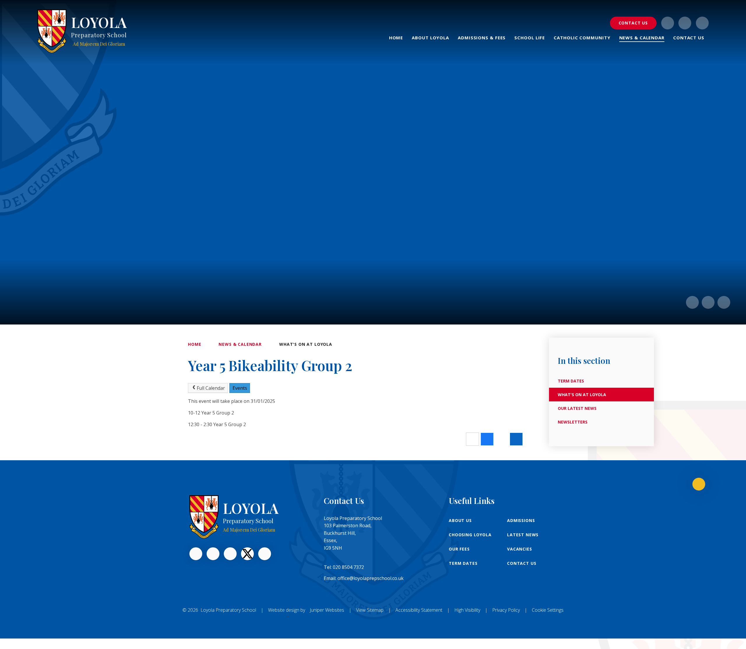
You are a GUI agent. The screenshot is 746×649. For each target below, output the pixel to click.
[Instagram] (667, 23)
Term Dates (463, 563)
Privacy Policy (506, 610)
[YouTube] (230, 553)
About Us (460, 520)
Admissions (521, 520)
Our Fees (459, 549)
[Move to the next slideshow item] (708, 302)
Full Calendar (211, 388)
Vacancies (519, 549)
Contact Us (521, 563)
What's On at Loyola (305, 344)
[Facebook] (684, 23)
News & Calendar (240, 344)
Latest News (523, 534)
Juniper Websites (327, 610)
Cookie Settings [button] (548, 610)
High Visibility (467, 610)
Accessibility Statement (418, 610)
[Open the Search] (702, 23)
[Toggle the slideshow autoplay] (723, 302)
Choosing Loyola (470, 534)
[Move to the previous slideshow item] (692, 302)
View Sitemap (369, 610)
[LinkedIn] (213, 553)
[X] (247, 553)
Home (194, 344)
